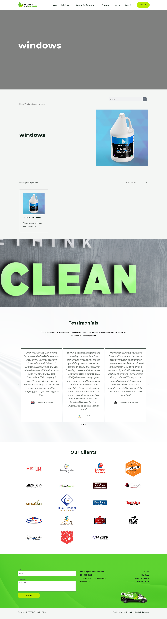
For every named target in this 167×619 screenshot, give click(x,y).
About (54, 5)
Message (21, 579)
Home (21, 104)
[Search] (145, 99)
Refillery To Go (143, 581)
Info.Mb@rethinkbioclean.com (92, 571)
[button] (143, 5)
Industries (65, 5)
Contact (128, 5)
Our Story (145, 575)
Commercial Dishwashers (85, 5)
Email (20, 569)
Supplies (117, 5)
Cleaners (105, 5)
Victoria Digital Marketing (139, 612)
